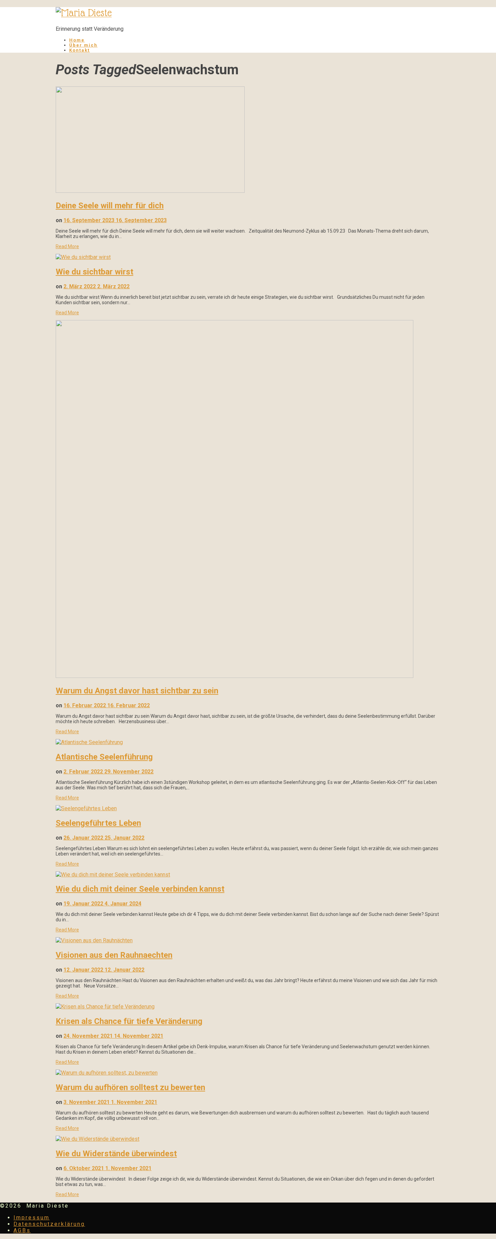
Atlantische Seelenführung (104, 757)
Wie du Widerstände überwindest (116, 1153)
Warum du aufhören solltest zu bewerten (130, 1087)
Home (77, 40)
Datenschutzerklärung (49, 1224)
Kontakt (79, 50)
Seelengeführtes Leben (98, 823)
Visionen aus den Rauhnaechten (114, 955)
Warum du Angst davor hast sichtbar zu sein (137, 690)
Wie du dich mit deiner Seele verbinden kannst (140, 889)
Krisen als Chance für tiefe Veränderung (129, 1021)
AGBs (22, 1230)
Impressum (31, 1217)
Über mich (83, 45)
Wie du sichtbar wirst (94, 271)
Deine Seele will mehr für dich (110, 205)
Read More (67, 246)
